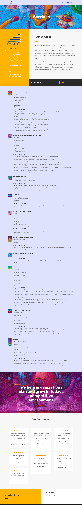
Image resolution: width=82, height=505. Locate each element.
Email (63, 82)
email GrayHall (52, 501)
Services (67, 2)
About (72, 2)
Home (63, 2)
